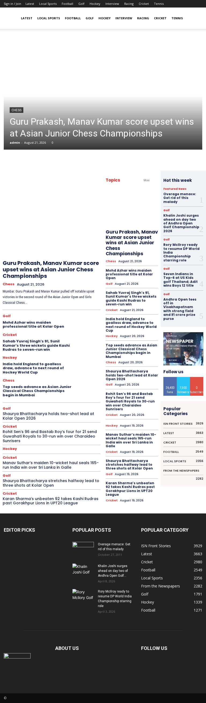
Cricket (144, 4)
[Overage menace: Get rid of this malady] (83, 549)
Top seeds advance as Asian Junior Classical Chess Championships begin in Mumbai (37, 391)
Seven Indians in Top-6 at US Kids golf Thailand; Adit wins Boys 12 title (180, 280)
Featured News (174, 189)
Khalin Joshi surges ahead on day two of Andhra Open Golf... (113, 571)
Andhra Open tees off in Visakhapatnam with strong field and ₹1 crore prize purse (179, 309)
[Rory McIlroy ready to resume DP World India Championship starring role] (83, 596)
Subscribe (197, 379)
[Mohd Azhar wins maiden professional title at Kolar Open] (88, 322)
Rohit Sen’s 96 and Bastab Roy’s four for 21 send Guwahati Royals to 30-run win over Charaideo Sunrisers (50, 436)
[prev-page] (79, 248)
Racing (129, 4)
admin (15, 142)
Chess (16, 110)
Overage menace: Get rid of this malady (179, 198)
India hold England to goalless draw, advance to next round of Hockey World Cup (33, 368)
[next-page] (91, 248)
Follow (183, 379)
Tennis (159, 4)
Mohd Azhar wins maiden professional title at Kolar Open (33, 324)
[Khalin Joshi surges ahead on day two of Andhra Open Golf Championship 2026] (83, 571)
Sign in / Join (12, 4)
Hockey (95, 4)
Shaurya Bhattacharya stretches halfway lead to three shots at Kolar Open (51, 483)
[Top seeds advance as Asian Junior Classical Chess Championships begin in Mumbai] (88, 387)
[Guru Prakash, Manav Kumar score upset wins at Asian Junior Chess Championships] (103, 96)
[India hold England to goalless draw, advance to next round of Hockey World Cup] (88, 364)
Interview (112, 4)
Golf (81, 4)
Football (67, 4)
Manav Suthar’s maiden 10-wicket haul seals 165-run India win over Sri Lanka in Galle (51, 465)
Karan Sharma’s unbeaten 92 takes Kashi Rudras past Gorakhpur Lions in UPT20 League (50, 501)
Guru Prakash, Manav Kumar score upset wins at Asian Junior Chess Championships (51, 269)
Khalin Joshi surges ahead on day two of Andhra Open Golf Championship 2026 (181, 223)
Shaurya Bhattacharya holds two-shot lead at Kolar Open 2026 (48, 416)
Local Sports (48, 4)
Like (170, 379)
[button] (195, 18)
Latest (29, 4)
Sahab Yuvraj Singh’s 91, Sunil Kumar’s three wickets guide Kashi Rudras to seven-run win (36, 345)
